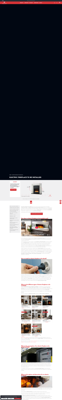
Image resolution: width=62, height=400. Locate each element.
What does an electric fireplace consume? (14, 220)
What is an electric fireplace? (14, 206)
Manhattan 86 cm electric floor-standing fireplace (26, 307)
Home (10, 174)
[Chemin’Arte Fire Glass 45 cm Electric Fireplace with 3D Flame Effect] (26, 329)
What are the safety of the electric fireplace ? (14, 222)
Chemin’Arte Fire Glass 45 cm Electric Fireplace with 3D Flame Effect (26, 335)
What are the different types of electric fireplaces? (14, 211)
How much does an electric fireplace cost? (14, 218)
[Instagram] (60, 203)
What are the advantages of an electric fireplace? (14, 225)
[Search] (57, 3)
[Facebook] (60, 201)
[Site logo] (4, 2)
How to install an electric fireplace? (14, 213)
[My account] (55, 3)
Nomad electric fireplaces (24, 337)
